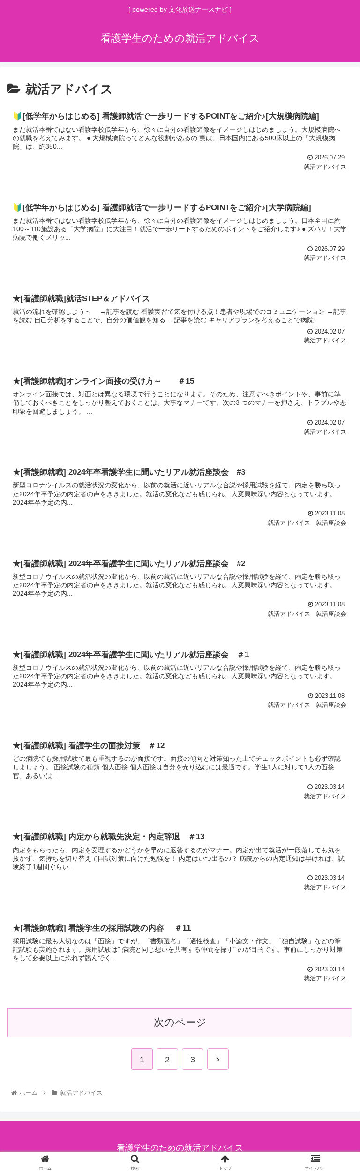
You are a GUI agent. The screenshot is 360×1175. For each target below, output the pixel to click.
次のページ (180, 1022)
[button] (332, 906)
